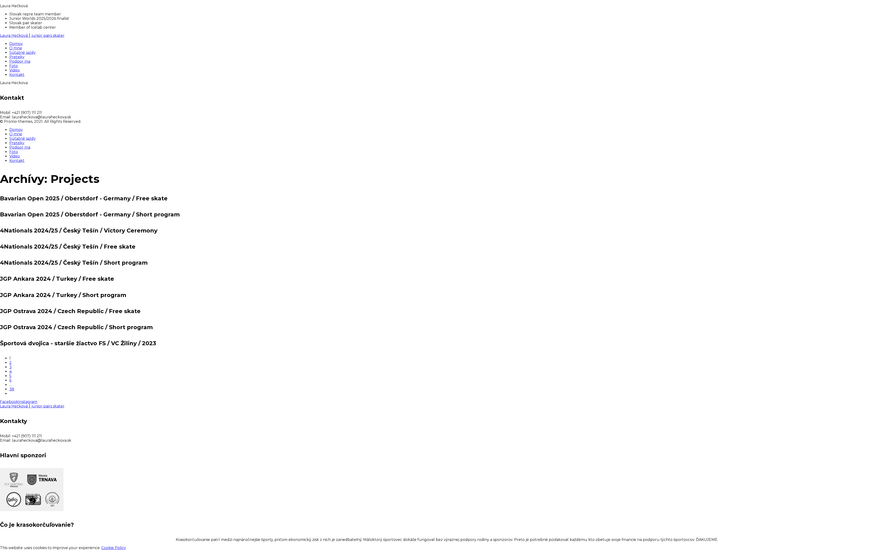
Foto (13, 152)
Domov (16, 129)
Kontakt (16, 160)
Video (14, 156)
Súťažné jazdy (22, 138)
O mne (15, 134)
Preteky (16, 143)
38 (11, 389)
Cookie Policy (113, 548)
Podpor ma (19, 147)
